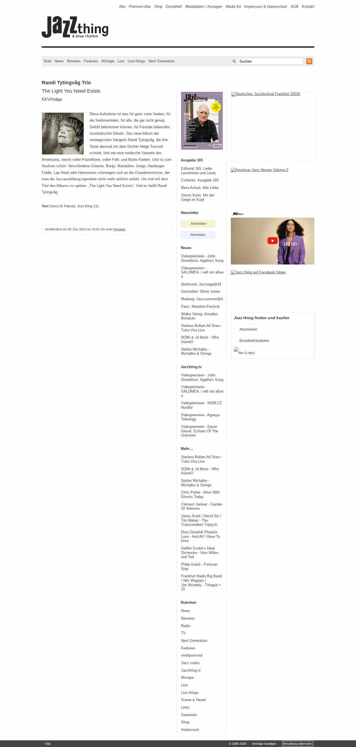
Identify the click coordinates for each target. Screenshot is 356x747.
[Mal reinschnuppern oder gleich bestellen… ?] (272, 186)
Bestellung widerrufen (297, 743)
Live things (136, 61)
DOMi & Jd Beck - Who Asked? (200, 340)
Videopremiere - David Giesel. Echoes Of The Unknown (199, 431)
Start (47, 61)
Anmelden (198, 224)
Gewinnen (189, 715)
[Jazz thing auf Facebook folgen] (272, 288)
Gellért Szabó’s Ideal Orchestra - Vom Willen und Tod (199, 552)
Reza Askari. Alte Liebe (200, 188)
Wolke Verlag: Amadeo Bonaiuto (199, 316)
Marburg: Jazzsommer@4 (202, 299)
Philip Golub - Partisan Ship (199, 567)
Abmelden (198, 235)
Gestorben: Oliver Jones (200, 292)
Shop (158, 6)
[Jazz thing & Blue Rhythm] (77, 37)
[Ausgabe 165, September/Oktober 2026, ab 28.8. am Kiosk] (202, 121)
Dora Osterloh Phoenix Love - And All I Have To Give (200, 536)
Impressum (190, 730)
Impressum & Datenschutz (265, 6)
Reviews (74, 61)
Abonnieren (248, 329)
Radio (185, 626)
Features (91, 61)
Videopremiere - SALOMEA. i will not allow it (202, 272)
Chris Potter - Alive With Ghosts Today (200, 494)
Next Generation (162, 61)
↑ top (47, 744)
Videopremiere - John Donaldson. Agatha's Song (202, 258)
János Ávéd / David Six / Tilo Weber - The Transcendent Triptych (201, 520)
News (59, 61)
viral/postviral (191, 655)
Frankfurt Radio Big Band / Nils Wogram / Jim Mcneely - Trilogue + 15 (201, 582)
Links (185, 707)
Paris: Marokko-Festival (200, 307)
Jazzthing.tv (191, 670)
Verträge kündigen (264, 743)
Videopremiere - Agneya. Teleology (201, 417)
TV (183, 633)
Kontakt (308, 6)
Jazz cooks (190, 663)
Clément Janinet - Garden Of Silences (201, 506)
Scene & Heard (193, 700)
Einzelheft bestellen (254, 341)
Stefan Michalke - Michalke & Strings (196, 351)
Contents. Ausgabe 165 (200, 180)
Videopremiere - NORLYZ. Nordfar (202, 405)
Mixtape (108, 61)
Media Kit (233, 6)
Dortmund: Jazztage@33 (201, 284)
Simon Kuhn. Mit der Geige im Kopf (197, 197)
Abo (122, 6)
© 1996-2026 (237, 743)
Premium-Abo (140, 6)
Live (121, 61)
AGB (294, 6)
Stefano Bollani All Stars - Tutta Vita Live (201, 328)
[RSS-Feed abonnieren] (309, 61)
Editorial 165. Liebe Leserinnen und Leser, (198, 171)
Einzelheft (174, 6)
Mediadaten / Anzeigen (203, 6)
